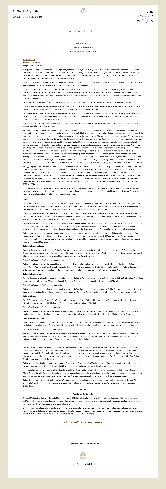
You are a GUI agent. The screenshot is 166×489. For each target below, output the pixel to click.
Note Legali (72, 483)
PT (96, 31)
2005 (41, 17)
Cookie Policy (83, 483)
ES (79, 31)
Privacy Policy (95, 483)
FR (83, 31)
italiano (144, 16)
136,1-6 (29, 60)
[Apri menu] (151, 11)
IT (92, 31)
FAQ (65, 483)
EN (74, 31)
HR (88, 31)
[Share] (152, 21)
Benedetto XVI (20, 17)
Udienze (33, 17)
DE (70, 31)
